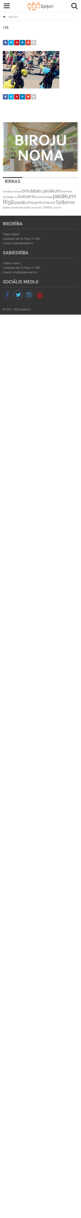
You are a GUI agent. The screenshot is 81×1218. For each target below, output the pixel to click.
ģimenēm (57, 207)
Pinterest (16, 42)
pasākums (24, 202)
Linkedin (22, 42)
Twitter (11, 42)
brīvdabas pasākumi (41, 191)
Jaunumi (13, 16)
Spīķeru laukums (32, 207)
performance (44, 203)
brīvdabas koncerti (12, 191)
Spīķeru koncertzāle (13, 207)
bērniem (67, 191)
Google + (28, 42)
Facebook (5, 42)
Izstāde (8, 197)
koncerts (27, 196)
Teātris (47, 207)
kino (16, 197)
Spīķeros (65, 202)
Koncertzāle (44, 197)
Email (33, 42)
